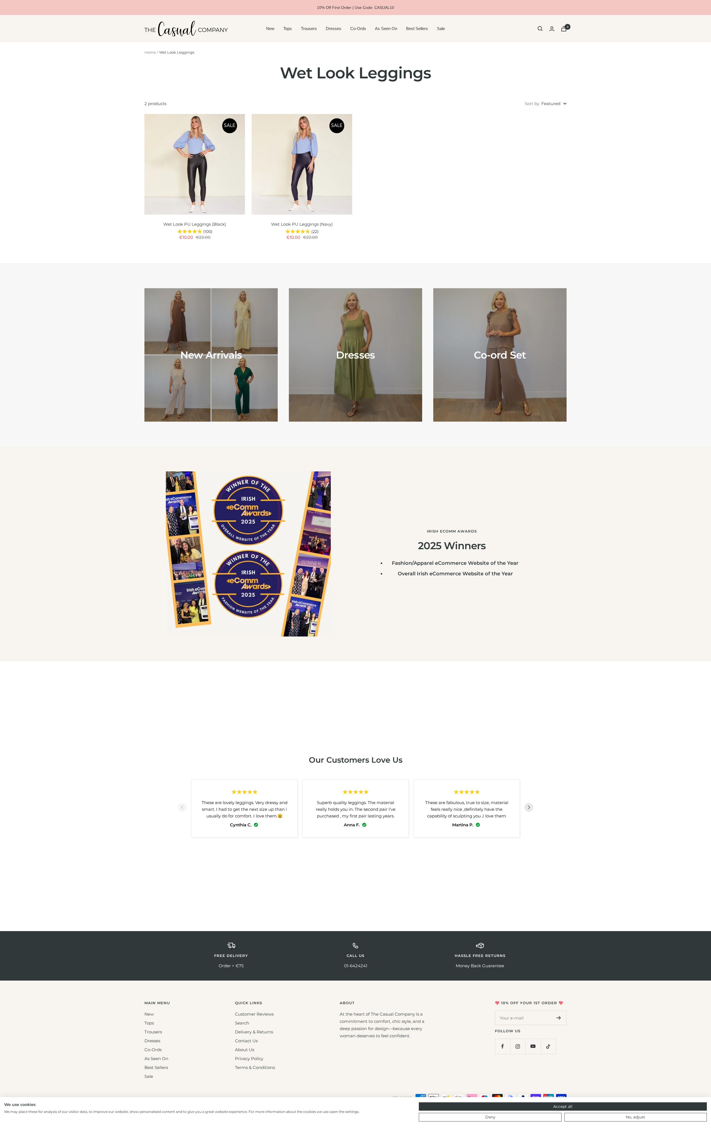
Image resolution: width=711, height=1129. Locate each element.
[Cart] (564, 28)
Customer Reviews (254, 1014)
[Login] (551, 28)
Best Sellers (417, 28)
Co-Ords (358, 28)
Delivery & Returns (254, 1031)
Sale (441, 28)
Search (242, 1023)
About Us (244, 1049)
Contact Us (246, 1040)
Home (150, 52)
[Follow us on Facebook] (502, 1046)
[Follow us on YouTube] (533, 1046)
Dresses (333, 28)
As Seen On (386, 28)
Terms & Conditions (255, 1067)
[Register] (558, 1018)
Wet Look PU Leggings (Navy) (302, 224)
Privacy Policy (249, 1058)
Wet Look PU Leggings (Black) (194, 224)
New (270, 28)
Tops (287, 28)
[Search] (540, 28)
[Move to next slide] (528, 808)
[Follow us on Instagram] (517, 1046)
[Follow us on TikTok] (548, 1046)
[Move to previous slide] (182, 808)
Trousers (309, 28)
